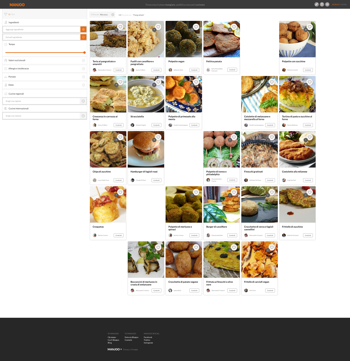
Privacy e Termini (130, 349)
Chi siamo (112, 337)
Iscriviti (336, 4)
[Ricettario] (322, 4)
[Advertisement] (146, 213)
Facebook (148, 337)
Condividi (119, 70)
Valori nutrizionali (16, 60)
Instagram (148, 342)
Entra (344, 4)
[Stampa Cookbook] (327, 4)
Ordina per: (95, 14)
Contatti (128, 340)
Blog (110, 342)
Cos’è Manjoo (113, 340)
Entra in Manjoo (131, 337)
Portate (12, 76)
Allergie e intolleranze (18, 68)
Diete (11, 85)
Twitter (147, 340)
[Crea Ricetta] (316, 4)
